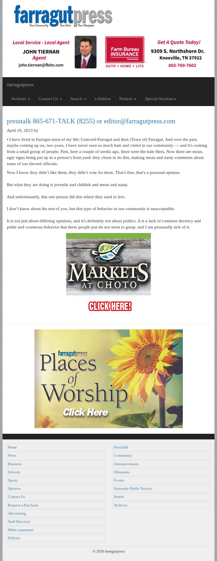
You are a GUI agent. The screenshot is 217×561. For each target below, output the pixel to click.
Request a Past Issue (23, 505)
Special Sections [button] (159, 98)
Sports (13, 480)
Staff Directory (19, 522)
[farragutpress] (108, 16)
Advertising (17, 513)
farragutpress (20, 84)
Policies (14, 538)
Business (14, 464)
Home (12, 447)
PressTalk (121, 447)
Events (119, 480)
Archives (120, 505)
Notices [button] (126, 98)
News (12, 456)
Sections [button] (19, 98)
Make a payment (20, 530)
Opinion (14, 489)
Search (119, 497)
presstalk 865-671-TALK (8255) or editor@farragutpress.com (91, 121)
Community (123, 456)
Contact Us (16, 497)
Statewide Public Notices (133, 489)
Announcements (126, 464)
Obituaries (122, 472)
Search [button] (76, 98)
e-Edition (103, 98)
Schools (14, 472)
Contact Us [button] (48, 98)
